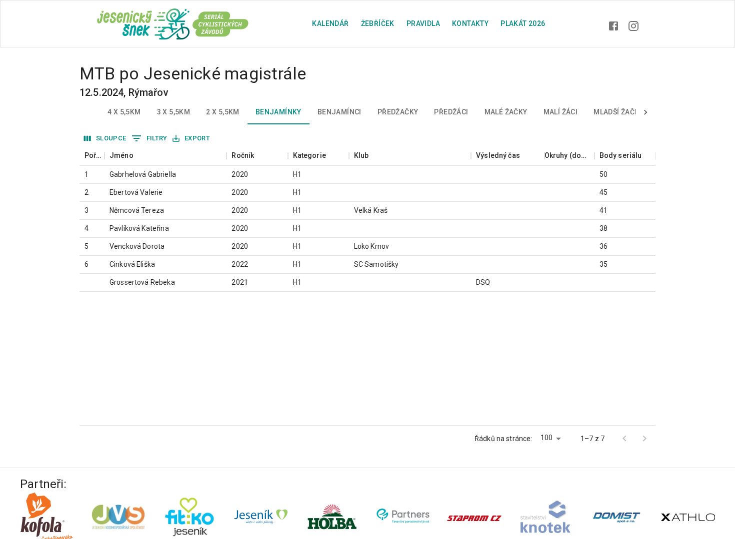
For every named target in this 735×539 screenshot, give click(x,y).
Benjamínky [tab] (279, 112)
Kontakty (470, 23)
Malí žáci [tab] (561, 112)
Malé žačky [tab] (506, 112)
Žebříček (377, 23)
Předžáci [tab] (451, 112)
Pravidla (423, 23)
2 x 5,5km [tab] (223, 112)
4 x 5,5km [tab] (124, 112)
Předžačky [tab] (398, 112)
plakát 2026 (522, 23)
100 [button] (546, 438)
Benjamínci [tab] (340, 112)
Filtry (157, 138)
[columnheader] (92, 155)
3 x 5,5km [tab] (173, 112)
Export (197, 138)
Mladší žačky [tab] (619, 112)
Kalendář (330, 23)
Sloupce (111, 138)
